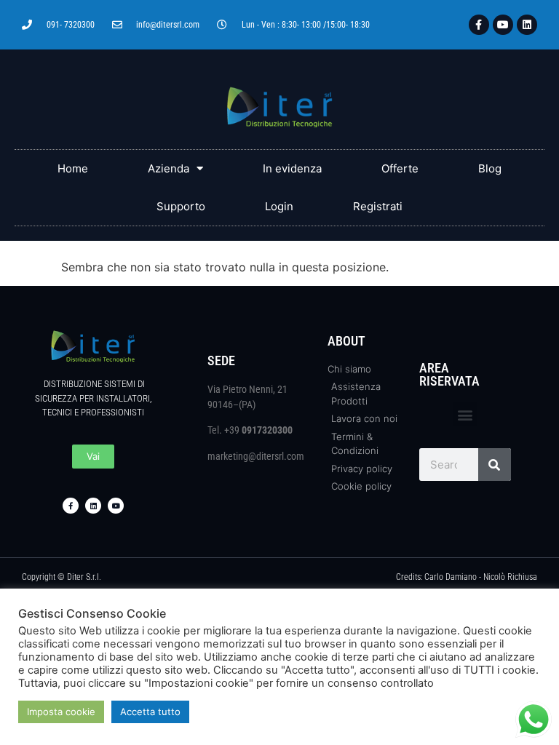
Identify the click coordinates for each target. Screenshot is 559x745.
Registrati (378, 206)
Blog (489, 168)
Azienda (168, 168)
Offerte (400, 168)
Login (279, 206)
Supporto (180, 206)
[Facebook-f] (479, 25)
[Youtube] (503, 25)
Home (73, 168)
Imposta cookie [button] (61, 711)
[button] (465, 414)
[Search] (494, 464)
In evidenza (292, 168)
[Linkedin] (527, 25)
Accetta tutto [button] (150, 711)
